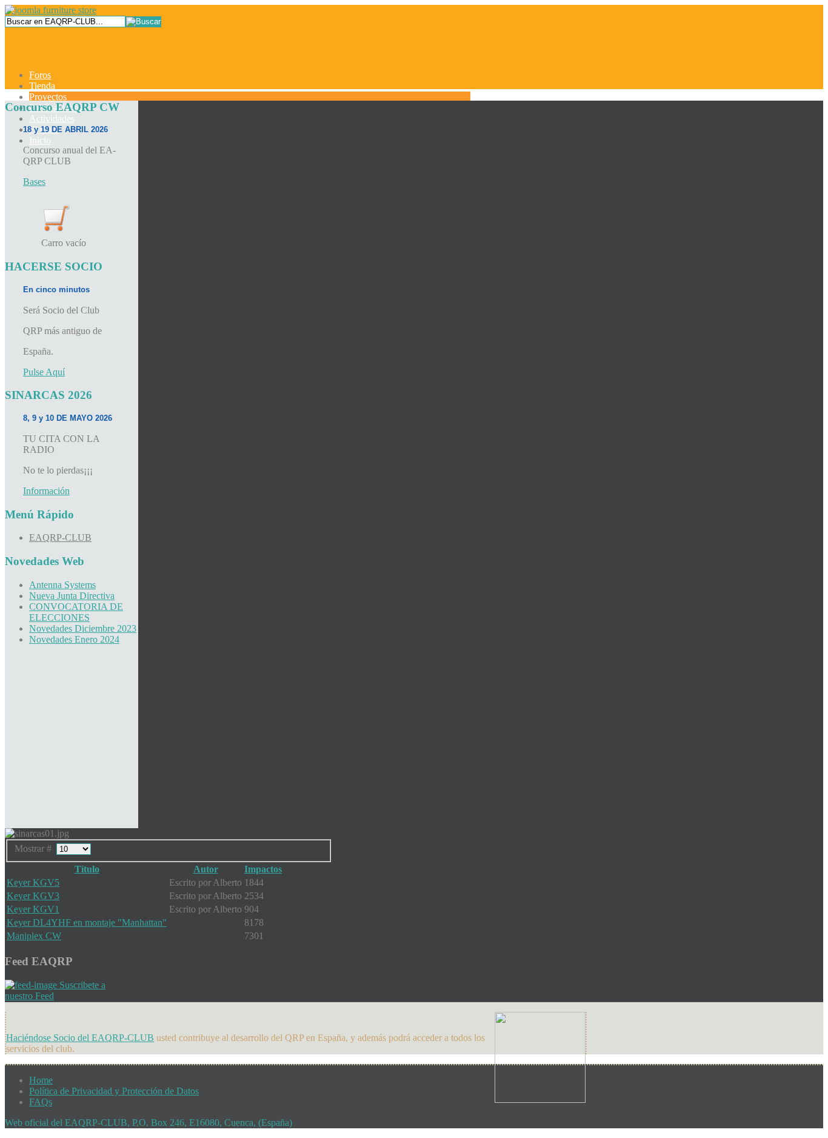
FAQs (40, 1102)
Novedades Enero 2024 (74, 639)
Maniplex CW (34, 936)
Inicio (40, 140)
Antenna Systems (62, 585)
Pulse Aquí (44, 372)
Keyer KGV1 (33, 909)
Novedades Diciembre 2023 (82, 628)
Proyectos (48, 97)
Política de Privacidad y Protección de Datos (114, 1091)
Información (46, 491)
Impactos (263, 869)
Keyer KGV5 (33, 882)
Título (87, 869)
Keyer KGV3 (33, 896)
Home (41, 1080)
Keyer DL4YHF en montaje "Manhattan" (87, 922)
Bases (34, 181)
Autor (205, 869)
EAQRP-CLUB (60, 537)
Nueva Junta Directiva (72, 596)
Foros (40, 75)
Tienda (42, 86)
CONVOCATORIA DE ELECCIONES (76, 612)
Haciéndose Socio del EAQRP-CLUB (80, 1038)
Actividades (52, 118)
